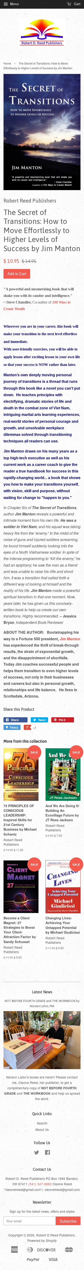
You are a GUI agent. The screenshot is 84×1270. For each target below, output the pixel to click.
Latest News (42, 992)
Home (7, 63)
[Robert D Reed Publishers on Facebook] (47, 1153)
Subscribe (68, 1221)
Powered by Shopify (42, 1240)
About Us (42, 1129)
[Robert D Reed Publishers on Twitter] (36, 1153)
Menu (14, 3)
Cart (76, 3)
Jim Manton (70, 638)
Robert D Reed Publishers (55, 1235)
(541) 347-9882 (40, 1184)
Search (42, 1123)
